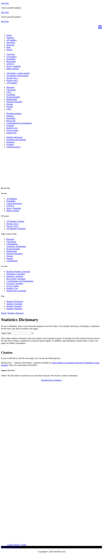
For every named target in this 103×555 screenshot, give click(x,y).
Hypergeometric (13, 97)
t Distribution (12, 261)
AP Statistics (11, 198)
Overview (10, 54)
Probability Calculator (15, 274)
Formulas (10, 142)
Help (8, 47)
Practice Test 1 (12, 224)
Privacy (17, 545)
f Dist (8, 92)
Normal (9, 104)
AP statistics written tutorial (18, 73)
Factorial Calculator (14, 283)
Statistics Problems (14, 308)
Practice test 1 (12, 78)
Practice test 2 (12, 80)
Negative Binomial (14, 253)
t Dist (8, 109)
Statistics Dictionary (14, 301)
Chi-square (11, 90)
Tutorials (10, 38)
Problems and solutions (16, 140)
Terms (23, 545)
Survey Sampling (13, 208)
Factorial (10, 125)
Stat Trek (5, 3)
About (3, 545)
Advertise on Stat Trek (10, 547)
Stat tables (10, 42)
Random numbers (13, 113)
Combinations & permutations (19, 123)
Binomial (10, 87)
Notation (10, 144)
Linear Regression (14, 203)
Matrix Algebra (12, 211)
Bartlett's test (11, 128)
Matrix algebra (12, 69)
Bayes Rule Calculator (15, 279)
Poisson (9, 106)
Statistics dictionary (14, 137)
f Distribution (12, 244)
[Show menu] (51, 27)
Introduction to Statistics (51, 380)
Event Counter (12, 286)
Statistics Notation (14, 306)
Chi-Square (11, 241)
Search (9, 50)
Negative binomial (14, 102)
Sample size (11, 133)
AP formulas (11, 83)
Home (9, 35)
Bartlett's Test (12, 288)
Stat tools (10, 45)
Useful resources (13, 147)
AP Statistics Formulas (15, 228)
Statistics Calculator (14, 276)
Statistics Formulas (14, 304)
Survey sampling (13, 66)
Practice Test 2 (12, 226)
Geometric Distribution (16, 246)
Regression (11, 61)
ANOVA (10, 64)
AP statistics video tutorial (17, 75)
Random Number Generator (18, 271)
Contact (10, 545)
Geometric (10, 94)
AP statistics (11, 40)
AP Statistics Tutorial (15, 221)
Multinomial (11, 99)
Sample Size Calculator (16, 291)
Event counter (12, 130)
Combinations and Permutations (19, 281)
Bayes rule (10, 121)
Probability (11, 59)
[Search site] (1, 31)
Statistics (10, 116)
